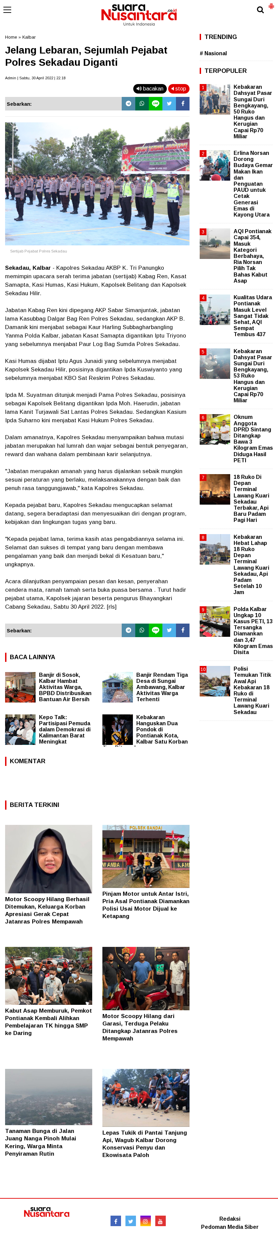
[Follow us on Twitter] (131, 1221)
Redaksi (229, 1219)
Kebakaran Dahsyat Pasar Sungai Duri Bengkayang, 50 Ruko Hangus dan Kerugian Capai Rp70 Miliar (253, 111)
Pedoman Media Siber (230, 1227)
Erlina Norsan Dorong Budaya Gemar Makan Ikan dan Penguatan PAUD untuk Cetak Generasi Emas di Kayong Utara (253, 184)
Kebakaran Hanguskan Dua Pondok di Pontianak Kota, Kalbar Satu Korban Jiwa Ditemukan (145, 732)
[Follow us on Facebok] (116, 1221)
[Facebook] (183, 103)
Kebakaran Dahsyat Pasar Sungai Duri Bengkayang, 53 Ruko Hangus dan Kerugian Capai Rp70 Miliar (253, 376)
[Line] (155, 103)
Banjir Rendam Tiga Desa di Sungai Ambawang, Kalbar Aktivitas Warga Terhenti (162, 687)
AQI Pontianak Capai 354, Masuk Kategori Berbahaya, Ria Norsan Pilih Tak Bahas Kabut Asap (253, 256)
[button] (271, 3)
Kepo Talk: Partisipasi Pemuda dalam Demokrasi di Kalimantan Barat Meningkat (65, 729)
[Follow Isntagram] (146, 1221)
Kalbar (29, 37)
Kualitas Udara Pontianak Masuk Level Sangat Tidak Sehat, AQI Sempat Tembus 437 (253, 316)
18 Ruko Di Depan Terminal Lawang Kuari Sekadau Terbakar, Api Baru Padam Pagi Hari (251, 498)
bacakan (152, 89)
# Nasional (213, 53)
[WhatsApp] (142, 103)
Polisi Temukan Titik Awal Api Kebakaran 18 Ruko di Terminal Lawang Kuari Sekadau (252, 690)
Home (11, 37)
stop (180, 89)
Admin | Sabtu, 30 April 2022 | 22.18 (35, 78)
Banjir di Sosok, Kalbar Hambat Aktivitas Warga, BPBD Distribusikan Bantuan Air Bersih (65, 687)
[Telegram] (128, 103)
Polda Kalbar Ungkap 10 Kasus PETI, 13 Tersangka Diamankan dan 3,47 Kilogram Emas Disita (253, 630)
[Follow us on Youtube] (160, 1221)
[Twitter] (169, 103)
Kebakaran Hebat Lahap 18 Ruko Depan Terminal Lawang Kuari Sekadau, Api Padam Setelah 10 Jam (251, 564)
